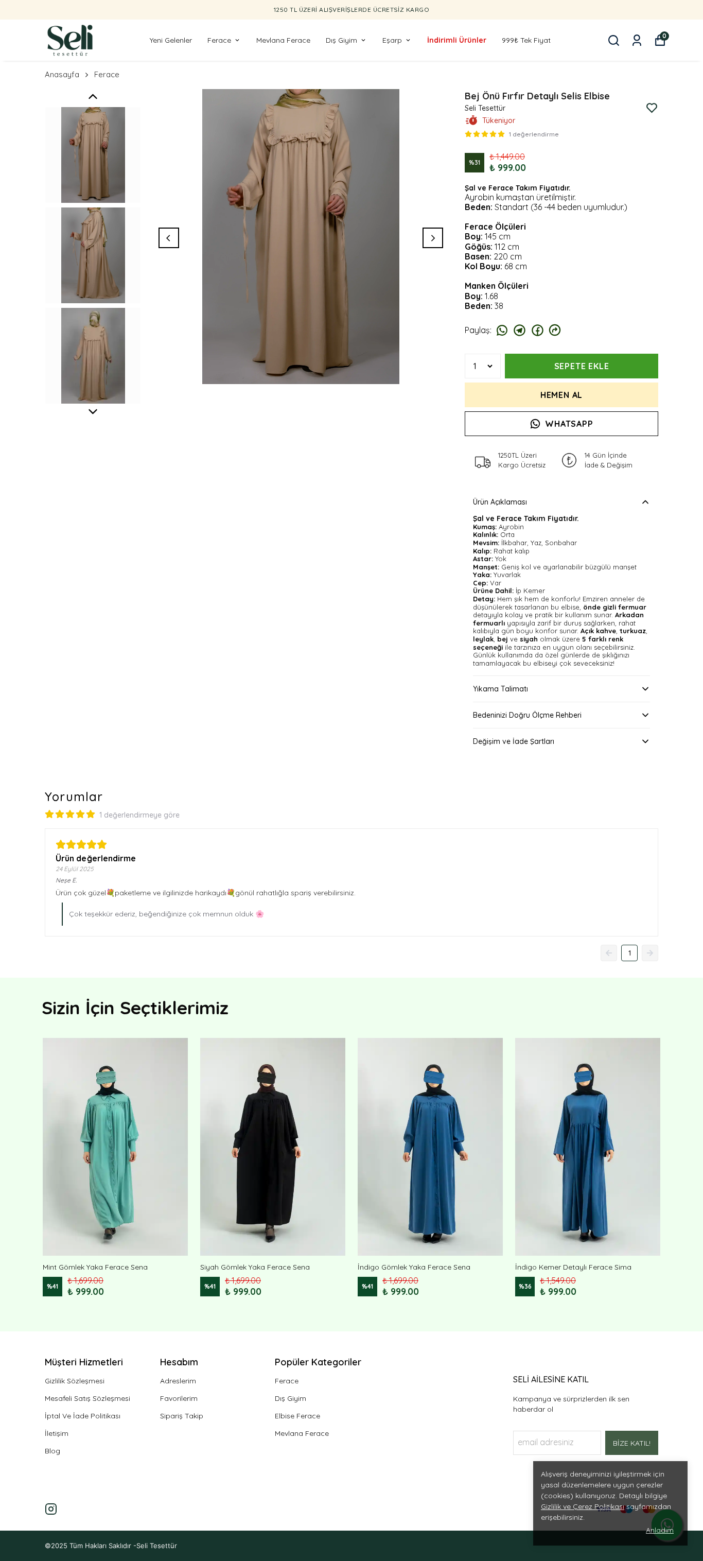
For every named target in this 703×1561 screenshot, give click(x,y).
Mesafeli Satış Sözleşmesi (87, 1398)
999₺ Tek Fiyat (526, 40)
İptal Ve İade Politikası (82, 1415)
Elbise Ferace (297, 1415)
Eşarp (392, 40)
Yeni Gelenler (171, 40)
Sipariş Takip (181, 1415)
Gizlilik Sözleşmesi (74, 1380)
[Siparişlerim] (636, 40)
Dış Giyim (341, 40)
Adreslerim (178, 1380)
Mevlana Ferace (283, 40)
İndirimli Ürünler (456, 40)
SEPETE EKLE (581, 366)
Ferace (219, 40)
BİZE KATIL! (632, 1443)
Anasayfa (62, 74)
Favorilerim (179, 1398)
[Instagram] (51, 1509)
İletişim (56, 1433)
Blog (52, 1450)
